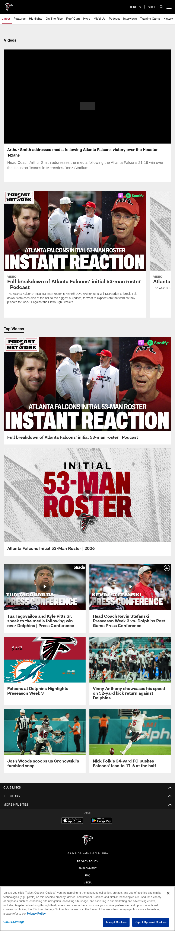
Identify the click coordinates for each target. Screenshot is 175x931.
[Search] (161, 7)
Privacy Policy (87, 861)
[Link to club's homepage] (8, 5)
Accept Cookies (116, 922)
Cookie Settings (13, 922)
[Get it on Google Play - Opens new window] (101, 822)
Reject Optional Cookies (150, 922)
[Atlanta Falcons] (87, 840)
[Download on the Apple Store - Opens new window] (72, 821)
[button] (87, 106)
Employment (87, 868)
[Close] (168, 893)
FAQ (87, 875)
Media (87, 882)
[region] (87, 909)
